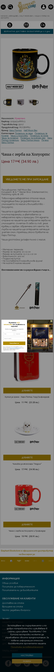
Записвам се (14, 343)
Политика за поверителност (15, 347)
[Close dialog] (51, 321)
